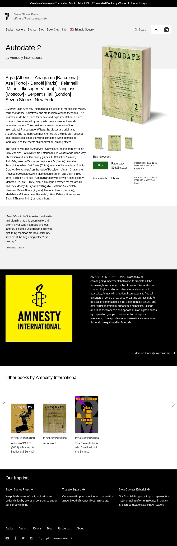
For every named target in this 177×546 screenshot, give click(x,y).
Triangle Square (71, 489)
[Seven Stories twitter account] (23, 538)
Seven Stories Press (26, 14)
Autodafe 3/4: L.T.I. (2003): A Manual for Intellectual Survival (23, 447)
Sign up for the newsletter (53, 538)
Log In (157, 29)
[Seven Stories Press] (6, 16)
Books (9, 528)
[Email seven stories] (7, 538)
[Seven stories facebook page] (15, 538)
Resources (64, 528)
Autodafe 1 (49, 443)
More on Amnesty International (152, 353)
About (79, 528)
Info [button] (64, 29)
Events (32, 29)
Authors (20, 29)
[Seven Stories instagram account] (31, 538)
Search (143, 29)
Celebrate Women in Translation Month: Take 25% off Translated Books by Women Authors (83, 3)
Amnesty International (26, 57)
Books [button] (9, 29)
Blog (41, 29)
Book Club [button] (53, 29)
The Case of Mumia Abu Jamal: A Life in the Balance (86, 447)
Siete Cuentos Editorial (132, 489)
